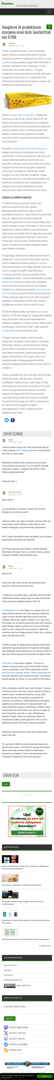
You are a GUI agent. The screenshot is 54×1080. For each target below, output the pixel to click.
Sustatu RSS (15, 1050)
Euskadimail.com (12, 610)
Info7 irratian (22, 450)
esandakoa (33, 450)
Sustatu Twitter (17, 1033)
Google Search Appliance (23, 115)
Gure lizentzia (23, 986)
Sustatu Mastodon (18, 1028)
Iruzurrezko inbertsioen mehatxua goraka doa (21, 885)
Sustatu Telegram (18, 1044)
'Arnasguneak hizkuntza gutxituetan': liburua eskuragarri (25, 939)
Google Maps (9, 330)
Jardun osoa (45, 946)
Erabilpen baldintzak (13, 980)
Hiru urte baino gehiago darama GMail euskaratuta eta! (26, 672)
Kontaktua (8, 975)
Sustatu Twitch (17, 1039)
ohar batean (42, 311)
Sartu (6, 784)
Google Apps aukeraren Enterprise (29, 148)
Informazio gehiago (18, 1078)
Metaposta (7, 282)
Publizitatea (27, 795)
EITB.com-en (8, 663)
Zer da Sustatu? (10, 965)
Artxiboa (8, 970)
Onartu (45, 1076)
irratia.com (25, 552)
